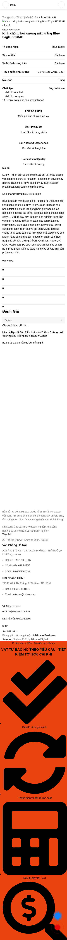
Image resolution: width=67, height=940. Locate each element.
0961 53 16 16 (22, 560)
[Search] (61, 5)
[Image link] (19, 505)
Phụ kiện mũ (48, 17)
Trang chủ (7, 17)
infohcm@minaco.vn (24, 594)
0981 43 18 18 (22, 589)
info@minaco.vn (22, 571)
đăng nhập (19, 342)
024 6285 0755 (21, 565)
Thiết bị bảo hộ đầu (27, 17)
